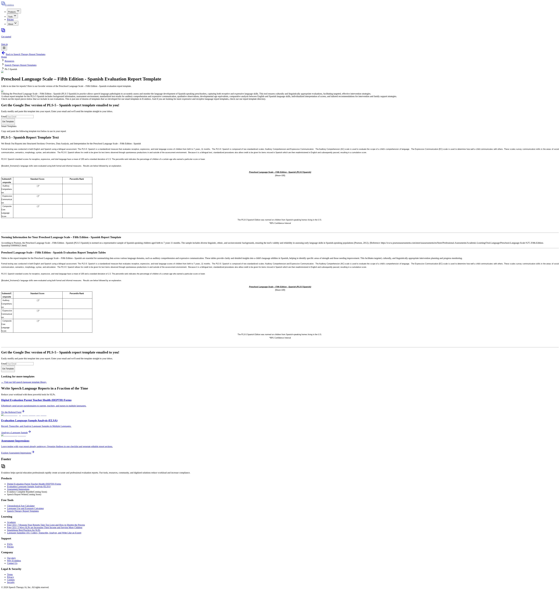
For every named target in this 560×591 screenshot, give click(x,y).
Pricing (10, 19)
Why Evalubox (14, 560)
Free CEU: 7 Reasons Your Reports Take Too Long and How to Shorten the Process (46, 525)
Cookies (11, 579)
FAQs (10, 544)
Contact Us (12, 563)
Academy (11, 522)
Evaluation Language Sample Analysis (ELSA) (29, 486)
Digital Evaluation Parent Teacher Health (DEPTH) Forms (34, 484)
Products (12, 12)
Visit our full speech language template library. (24, 382)
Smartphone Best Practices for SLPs (23, 530)
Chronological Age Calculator (21, 506)
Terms (10, 574)
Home (4, 57)
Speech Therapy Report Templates (20, 65)
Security (11, 582)
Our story (11, 558)
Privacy (10, 577)
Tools (10, 17)
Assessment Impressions (18, 489)
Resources (9, 61)
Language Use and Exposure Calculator (25, 508)
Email (4, 116)
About (10, 24)
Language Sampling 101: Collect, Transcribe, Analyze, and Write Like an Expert (44, 533)
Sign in (4, 44)
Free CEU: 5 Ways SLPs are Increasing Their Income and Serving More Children (44, 527)
